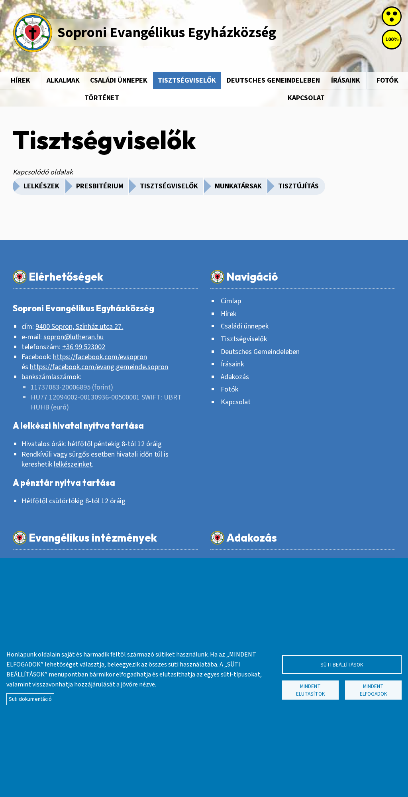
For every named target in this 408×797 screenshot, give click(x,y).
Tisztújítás (298, 186)
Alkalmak (63, 80)
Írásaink (345, 80)
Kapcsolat (236, 402)
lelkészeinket (73, 464)
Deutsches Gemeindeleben (273, 80)
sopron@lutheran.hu (73, 337)
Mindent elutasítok (310, 690)
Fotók (387, 80)
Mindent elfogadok (373, 690)
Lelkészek (41, 186)
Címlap (231, 301)
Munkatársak (238, 186)
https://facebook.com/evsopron (100, 357)
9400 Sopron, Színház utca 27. (79, 327)
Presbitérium (100, 186)
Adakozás (235, 377)
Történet (101, 98)
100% (391, 40)
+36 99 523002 (83, 347)
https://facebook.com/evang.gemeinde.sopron (99, 367)
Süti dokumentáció (30, 699)
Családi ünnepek (118, 80)
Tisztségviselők (187, 80)
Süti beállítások (341, 664)
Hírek (20, 80)
